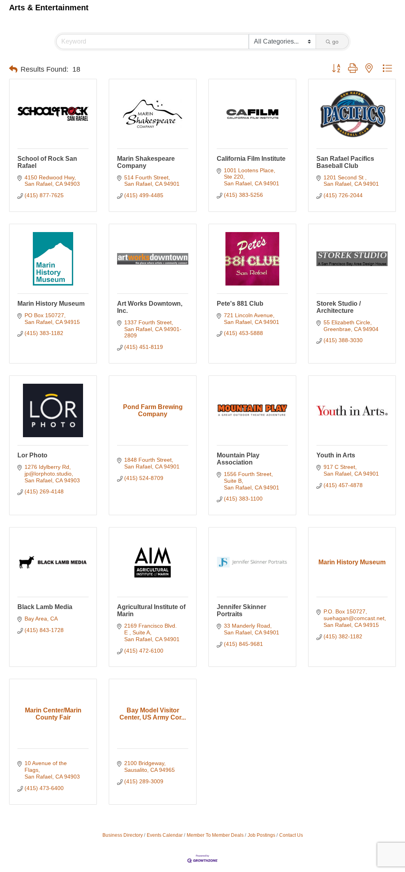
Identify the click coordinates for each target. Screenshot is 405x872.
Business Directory (122, 835)
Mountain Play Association (238, 459)
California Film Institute (251, 158)
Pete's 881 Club (240, 303)
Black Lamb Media (44, 607)
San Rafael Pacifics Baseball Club (345, 162)
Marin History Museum (51, 303)
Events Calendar (165, 835)
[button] (13, 69)
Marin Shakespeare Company (146, 162)
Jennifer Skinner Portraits (241, 610)
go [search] (335, 41)
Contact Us (291, 835)
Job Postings (261, 835)
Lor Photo (32, 455)
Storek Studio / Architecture (338, 307)
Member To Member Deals (215, 835)
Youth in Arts (335, 455)
